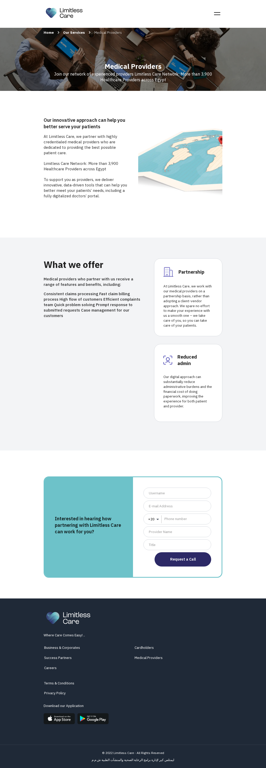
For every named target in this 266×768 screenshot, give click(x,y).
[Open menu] (217, 14)
